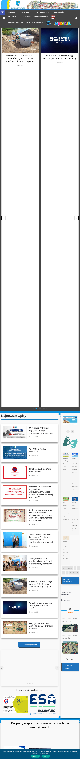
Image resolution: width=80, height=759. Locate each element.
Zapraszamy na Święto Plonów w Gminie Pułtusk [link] (66, 463)
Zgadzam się (36, 756)
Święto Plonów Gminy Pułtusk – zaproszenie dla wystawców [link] (66, 511)
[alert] (70, 599)
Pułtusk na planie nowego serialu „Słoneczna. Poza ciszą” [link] (20, 57)
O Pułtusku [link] (12, 17)
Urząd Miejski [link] (25, 12)
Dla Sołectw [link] (26, 17)
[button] (16, 12)
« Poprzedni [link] (67, 568)
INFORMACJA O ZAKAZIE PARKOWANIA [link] (40, 470)
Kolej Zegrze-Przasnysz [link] (34, 22)
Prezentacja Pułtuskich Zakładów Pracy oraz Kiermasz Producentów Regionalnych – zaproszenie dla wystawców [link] (75, 475)
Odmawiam (45, 756)
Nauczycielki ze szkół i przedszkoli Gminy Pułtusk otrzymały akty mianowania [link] (41, 561)
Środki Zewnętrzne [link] (41, 17)
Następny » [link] (74, 572)
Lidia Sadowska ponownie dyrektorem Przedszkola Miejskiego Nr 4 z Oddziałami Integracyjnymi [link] (41, 538)
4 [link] (67, 572)
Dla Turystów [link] (59, 12)
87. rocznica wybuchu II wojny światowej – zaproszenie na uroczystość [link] (41, 430)
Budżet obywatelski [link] (15, 22)
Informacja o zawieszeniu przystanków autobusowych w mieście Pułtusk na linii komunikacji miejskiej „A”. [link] (41, 491)
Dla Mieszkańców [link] (42, 12)
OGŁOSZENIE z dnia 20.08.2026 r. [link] (37, 450)
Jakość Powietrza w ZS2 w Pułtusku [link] (43, 714)
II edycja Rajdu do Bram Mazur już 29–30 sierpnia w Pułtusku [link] (60, 57)
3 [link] (63, 572)
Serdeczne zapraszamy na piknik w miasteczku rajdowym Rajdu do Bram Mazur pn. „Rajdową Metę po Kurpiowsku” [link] (40, 515)
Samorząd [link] (11, 12)
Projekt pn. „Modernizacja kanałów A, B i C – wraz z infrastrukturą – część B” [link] (40, 584)
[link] (2, 12)
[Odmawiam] (78, 754)
